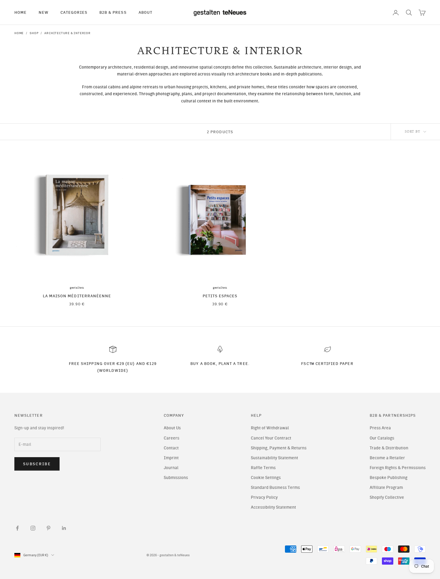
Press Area (380, 428)
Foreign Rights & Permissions (398, 467)
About (145, 12)
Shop (34, 33)
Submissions (176, 477)
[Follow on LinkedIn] (64, 528)
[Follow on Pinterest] (48, 528)
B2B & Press (113, 12)
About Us (172, 428)
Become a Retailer (387, 457)
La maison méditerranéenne (77, 295)
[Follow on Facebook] (17, 528)
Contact (171, 448)
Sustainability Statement (274, 457)
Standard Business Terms (275, 487)
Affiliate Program (386, 487)
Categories (73, 12)
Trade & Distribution (389, 448)
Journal (171, 467)
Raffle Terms (263, 467)
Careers (171, 438)
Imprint (171, 457)
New (43, 12)
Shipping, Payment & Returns (279, 448)
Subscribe (37, 464)
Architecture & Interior (67, 33)
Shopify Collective (387, 497)
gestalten (77, 288)
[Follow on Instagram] (33, 528)
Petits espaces (220, 295)
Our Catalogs (382, 438)
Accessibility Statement (273, 507)
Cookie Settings (266, 477)
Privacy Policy (264, 497)
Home (20, 12)
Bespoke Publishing (388, 477)
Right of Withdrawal (270, 428)
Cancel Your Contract (271, 438)
